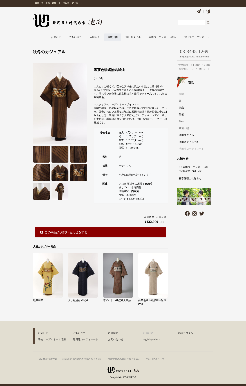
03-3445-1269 (194, 51)
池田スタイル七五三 (190, 142)
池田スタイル (133, 37)
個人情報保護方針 (47, 359)
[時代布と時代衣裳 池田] (123, 371)
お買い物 (113, 37)
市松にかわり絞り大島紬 (117, 300)
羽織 (181, 107)
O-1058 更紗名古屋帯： (135, 183)
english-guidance (151, 339)
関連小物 (184, 128)
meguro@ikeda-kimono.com (194, 56)
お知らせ (56, 37)
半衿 (181, 121)
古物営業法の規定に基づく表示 (124, 359)
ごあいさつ (75, 37)
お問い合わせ (115, 339)
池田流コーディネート (196, 37)
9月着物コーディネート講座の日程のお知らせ (193, 169)
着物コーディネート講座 (162, 37)
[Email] (199, 12)
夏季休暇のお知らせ (190, 178)
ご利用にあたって (155, 359)
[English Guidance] (208, 12)
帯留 (181, 114)
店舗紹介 (95, 37)
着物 (181, 94)
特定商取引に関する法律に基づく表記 (82, 359)
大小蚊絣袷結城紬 (78, 300)
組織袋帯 (38, 300)
